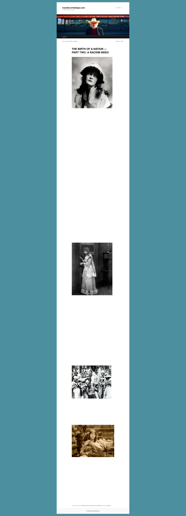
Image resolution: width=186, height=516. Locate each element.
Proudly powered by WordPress (93, 511)
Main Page (84, 505)
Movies (87, 505)
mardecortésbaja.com (73, 7)
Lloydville (64, 36)
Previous (117, 41)
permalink (109, 505)
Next (122, 41)
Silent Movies (92, 505)
